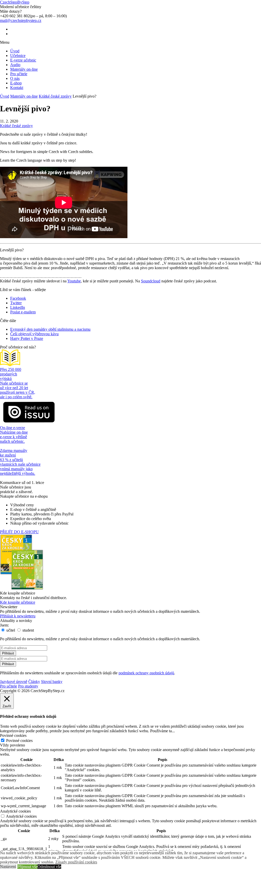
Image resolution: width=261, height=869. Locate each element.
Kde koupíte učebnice (17, 602)
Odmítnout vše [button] (49, 866)
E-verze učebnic (23, 60)
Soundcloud (150, 281)
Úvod (14, 51)
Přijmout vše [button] (27, 866)
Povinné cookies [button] (13, 735)
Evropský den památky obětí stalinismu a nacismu (50, 329)
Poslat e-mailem (23, 312)
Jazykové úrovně (13, 681)
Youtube (74, 281)
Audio (15, 65)
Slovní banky (51, 681)
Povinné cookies (19, 740)
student (27, 630)
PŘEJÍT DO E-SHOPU (19, 532)
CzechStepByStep (14, 2)
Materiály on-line (24, 69)
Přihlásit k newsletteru (17, 616)
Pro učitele (18, 74)
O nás (15, 78)
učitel (10, 630)
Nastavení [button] (8, 866)
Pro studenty (28, 686)
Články (34, 681)
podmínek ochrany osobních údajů (146, 673)
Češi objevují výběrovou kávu (34, 334)
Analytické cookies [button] (15, 811)
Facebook (18, 298)
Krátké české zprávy (55, 96)
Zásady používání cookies (76, 862)
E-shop (16, 83)
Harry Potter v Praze (26, 338)
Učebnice (17, 55)
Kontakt (16, 87)
